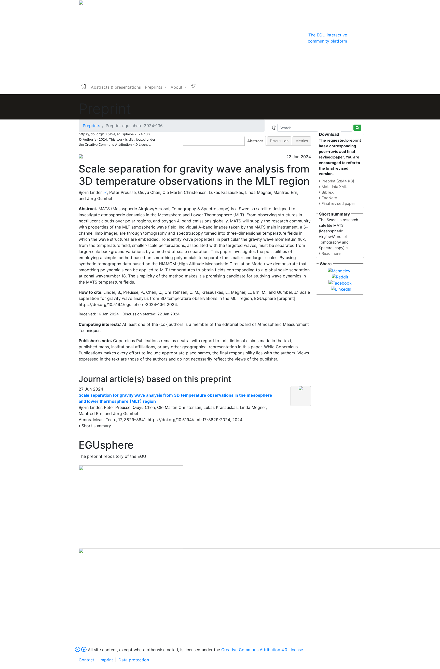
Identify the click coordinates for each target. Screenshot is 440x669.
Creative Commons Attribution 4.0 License (262, 649)
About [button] (177, 87)
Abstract (255, 141)
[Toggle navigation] (354, 38)
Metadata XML (334, 186)
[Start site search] (357, 128)
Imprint (106, 659)
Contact (86, 659)
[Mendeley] (339, 270)
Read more (331, 253)
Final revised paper (338, 203)
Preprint (328, 181)
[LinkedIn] (341, 288)
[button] (274, 127)
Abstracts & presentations (116, 87)
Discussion (279, 141)
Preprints (91, 125)
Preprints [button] (154, 87)
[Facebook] (340, 282)
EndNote (329, 198)
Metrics (301, 141)
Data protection (133, 659)
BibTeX (328, 192)
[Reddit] (340, 276)
